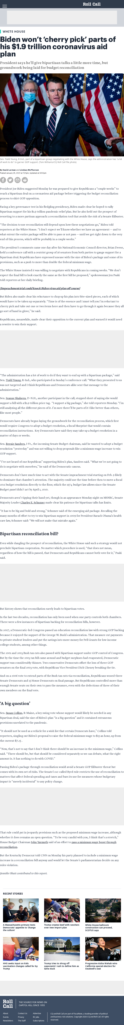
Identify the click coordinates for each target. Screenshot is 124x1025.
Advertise (37, 1013)
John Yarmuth (39, 842)
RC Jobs (36, 1017)
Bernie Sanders (15, 444)
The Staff (22, 1020)
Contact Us (22, 1013)
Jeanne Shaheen (16, 398)
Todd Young (13, 380)
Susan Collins (14, 713)
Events (6, 1017)
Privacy (21, 1017)
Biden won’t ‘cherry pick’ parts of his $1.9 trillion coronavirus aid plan (58, 47)
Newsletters (8, 1020)
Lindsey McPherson (29, 170)
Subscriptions (38, 1020)
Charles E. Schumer (32, 502)
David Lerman (9, 170)
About (5, 1013)
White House (14, 31)
